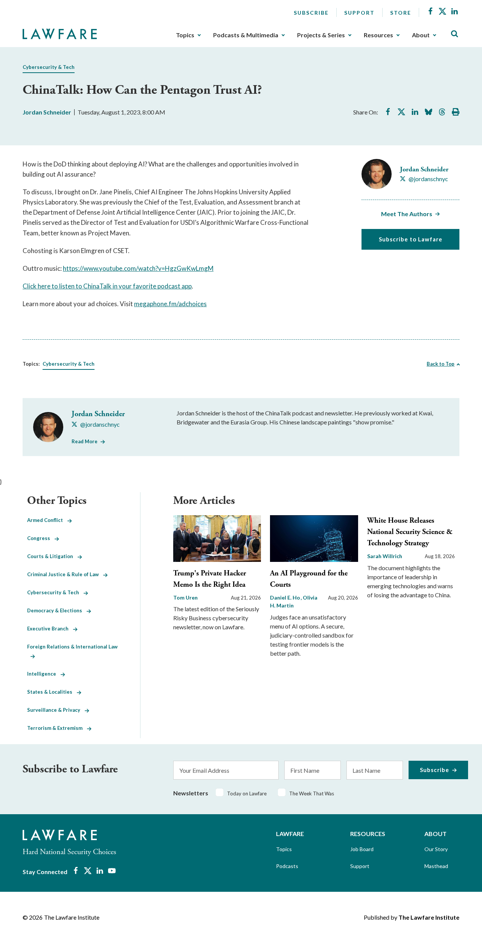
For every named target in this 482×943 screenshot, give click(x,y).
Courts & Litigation (52, 556)
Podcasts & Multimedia (245, 35)
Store (400, 12)
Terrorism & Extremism (57, 728)
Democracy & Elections (57, 610)
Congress (41, 538)
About (421, 35)
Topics (185, 35)
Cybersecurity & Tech (49, 67)
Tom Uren (185, 597)
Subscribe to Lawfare (410, 239)
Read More (85, 441)
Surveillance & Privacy (56, 710)
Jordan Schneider (47, 112)
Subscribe (311, 12)
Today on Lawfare (247, 793)
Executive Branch (50, 629)
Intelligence (44, 674)
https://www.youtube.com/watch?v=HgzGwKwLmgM (138, 268)
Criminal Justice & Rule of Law (65, 574)
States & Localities (52, 692)
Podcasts (287, 866)
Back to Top (441, 364)
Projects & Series (321, 35)
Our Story (436, 849)
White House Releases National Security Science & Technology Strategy (410, 532)
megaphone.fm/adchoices (170, 304)
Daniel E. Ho (285, 597)
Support (359, 12)
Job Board (362, 849)
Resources (378, 35)
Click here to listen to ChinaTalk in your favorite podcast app (107, 286)
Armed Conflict (47, 520)
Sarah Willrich (384, 556)
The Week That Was (311, 793)
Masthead (436, 866)
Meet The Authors (406, 213)
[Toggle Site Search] (454, 34)
